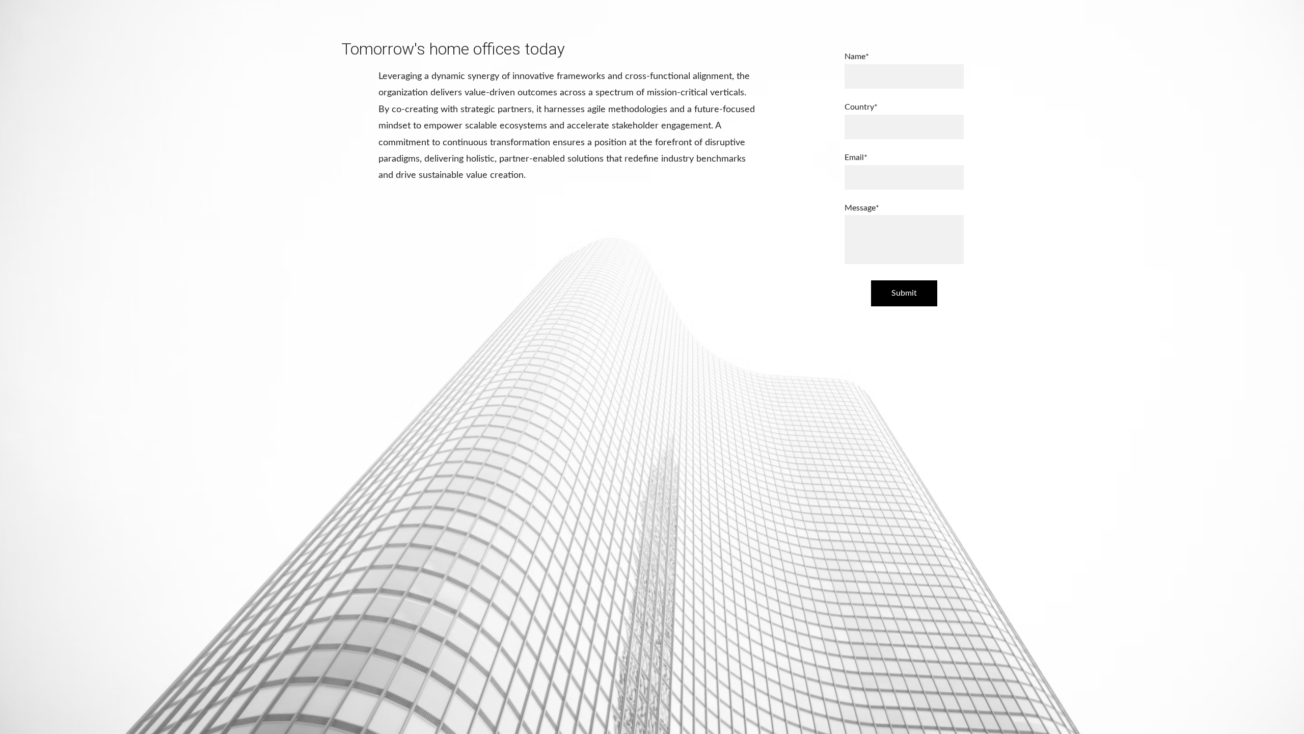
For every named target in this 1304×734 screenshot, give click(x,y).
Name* (857, 57)
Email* (856, 157)
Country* (861, 107)
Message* (862, 208)
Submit (904, 293)
